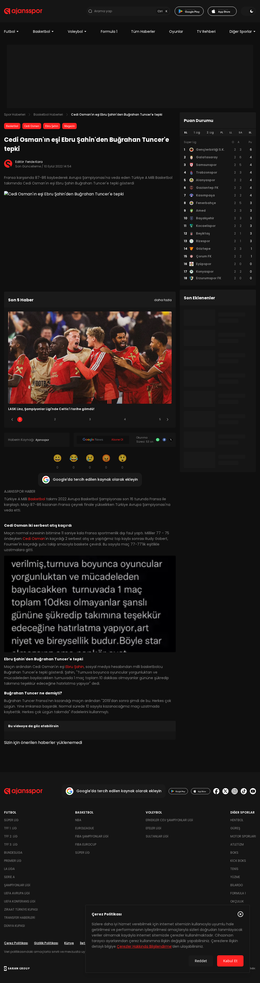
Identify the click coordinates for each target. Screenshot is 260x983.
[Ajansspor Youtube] (253, 791)
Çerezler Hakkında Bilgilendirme (144, 946)
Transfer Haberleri (19, 917)
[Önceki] (12, 419)
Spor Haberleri (14, 114)
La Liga (9, 869)
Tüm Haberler (143, 31)
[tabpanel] (218, 210)
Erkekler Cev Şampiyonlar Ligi (169, 820)
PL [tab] (221, 132)
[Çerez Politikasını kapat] (240, 914)
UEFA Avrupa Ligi (17, 893)
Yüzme (235, 877)
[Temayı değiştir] (248, 11)
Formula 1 (109, 31)
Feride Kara (34, 162)
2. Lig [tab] (210, 132)
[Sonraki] (168, 419)
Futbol (9, 31)
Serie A (9, 877)
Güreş (235, 828)
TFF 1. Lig (10, 828)
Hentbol (236, 820)
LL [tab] (231, 132)
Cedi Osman (31, 126)
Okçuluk (237, 901)
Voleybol (75, 31)
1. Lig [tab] (197, 132)
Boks (234, 852)
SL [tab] (185, 132)
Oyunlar (176, 31)
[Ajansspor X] (225, 791)
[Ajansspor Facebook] (216, 791)
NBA (78, 820)
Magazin (69, 126)
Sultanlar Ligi (157, 836)
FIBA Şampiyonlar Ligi (91, 836)
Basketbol (41, 31)
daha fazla (163, 300)
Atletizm (237, 844)
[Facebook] (164, 440)
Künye (69, 943)
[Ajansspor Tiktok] (244, 791)
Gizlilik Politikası (46, 943)
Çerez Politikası (16, 943)
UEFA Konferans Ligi (19, 901)
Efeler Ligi (153, 828)
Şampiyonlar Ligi (17, 885)
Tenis (234, 869)
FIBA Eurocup (85, 844)
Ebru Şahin (51, 126)
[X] (171, 440)
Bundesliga (13, 852)
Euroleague (84, 828)
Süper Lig (11, 820)
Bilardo (236, 885)
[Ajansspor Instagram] (235, 791)
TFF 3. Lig (11, 844)
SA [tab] (240, 132)
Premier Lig (12, 861)
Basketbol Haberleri (48, 114)
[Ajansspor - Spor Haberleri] (23, 11)
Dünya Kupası (14, 926)
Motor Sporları (243, 836)
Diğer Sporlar (241, 31)
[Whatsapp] (157, 440)
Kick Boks (238, 861)
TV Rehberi (206, 31)
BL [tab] (250, 132)
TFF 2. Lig (11, 836)
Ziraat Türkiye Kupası (21, 909)
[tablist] (218, 132)
